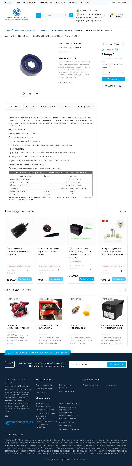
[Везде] (66, 15)
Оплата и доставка (45, 410)
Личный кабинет (118, 3)
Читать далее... (66, 82)
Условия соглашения (69, 429)
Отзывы (29, 106)
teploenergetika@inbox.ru (16, 386)
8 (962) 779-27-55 (88, 10)
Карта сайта (111, 385)
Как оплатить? (31, 3)
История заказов (44, 389)
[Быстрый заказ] (19, 271)
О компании (47, 3)
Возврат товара (66, 391)
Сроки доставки (13, 3)
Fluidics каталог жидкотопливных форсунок (78, 328)
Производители (90, 385)
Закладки (40, 392)
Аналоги (67, 106)
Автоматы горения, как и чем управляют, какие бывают (113, 328)
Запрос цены (86, 106)
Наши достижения (68, 418)
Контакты (61, 3)
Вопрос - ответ (48, 106)
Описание (13, 106)
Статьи (86, 3)
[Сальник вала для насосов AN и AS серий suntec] (30, 93)
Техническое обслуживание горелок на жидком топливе (18, 328)
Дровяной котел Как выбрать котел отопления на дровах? (49, 328)
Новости (74, 3)
